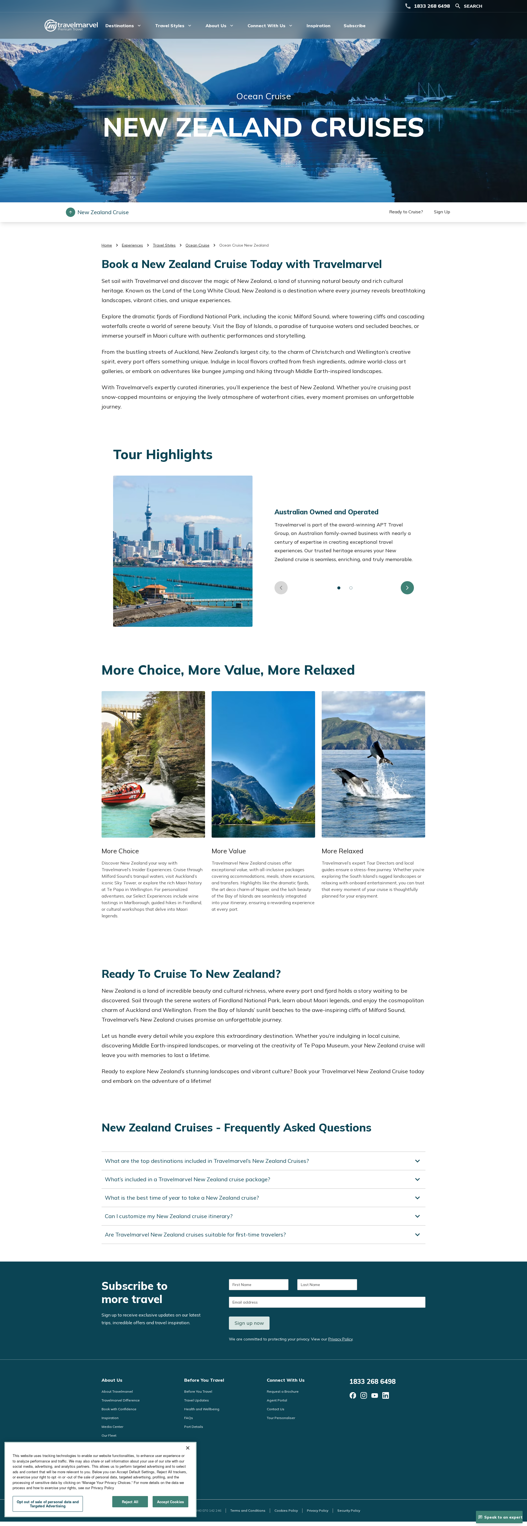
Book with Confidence (119, 1409)
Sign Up (442, 211)
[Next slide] (407, 587)
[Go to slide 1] (339, 588)
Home (107, 245)
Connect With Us (286, 1380)
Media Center (112, 1427)
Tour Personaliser (281, 1418)
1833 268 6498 (432, 6)
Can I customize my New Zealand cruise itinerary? (168, 1216)
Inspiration (318, 25)
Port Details (193, 1427)
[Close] (188, 1448)
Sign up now (249, 1323)
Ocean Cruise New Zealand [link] (244, 245)
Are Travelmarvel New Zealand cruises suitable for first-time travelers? (195, 1234)
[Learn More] (352, 1395)
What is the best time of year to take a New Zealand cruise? (182, 1197)
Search (473, 6)
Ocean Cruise (197, 245)
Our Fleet (109, 1435)
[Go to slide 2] (351, 588)
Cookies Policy (286, 1510)
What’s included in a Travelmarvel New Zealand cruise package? (187, 1179)
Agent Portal (277, 1400)
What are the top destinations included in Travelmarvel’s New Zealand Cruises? (207, 1160)
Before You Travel (204, 1380)
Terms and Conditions (247, 1510)
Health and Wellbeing (201, 1409)
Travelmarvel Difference (121, 1400)
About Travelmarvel (117, 1391)
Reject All (130, 1501)
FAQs (188, 1418)
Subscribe (355, 25)
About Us (112, 1380)
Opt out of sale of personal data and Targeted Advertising (48, 1504)
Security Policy (348, 1510)
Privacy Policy (340, 1339)
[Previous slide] (281, 587)
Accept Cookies (170, 1501)
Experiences (132, 245)
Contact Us (275, 1409)
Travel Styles (164, 245)
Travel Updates (196, 1400)
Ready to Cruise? (406, 211)
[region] (100, 1479)
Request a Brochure (283, 1391)
